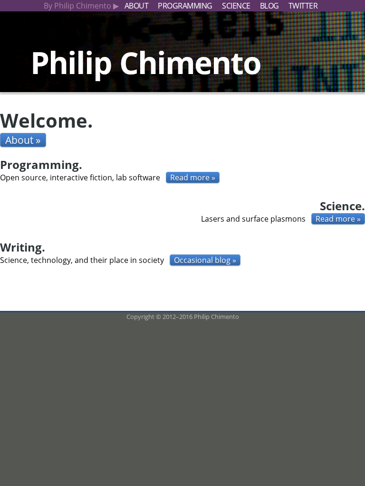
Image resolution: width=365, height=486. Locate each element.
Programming (185, 5)
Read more (190, 177)
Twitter (303, 5)
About (137, 5)
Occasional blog (202, 260)
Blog (269, 5)
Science (236, 5)
